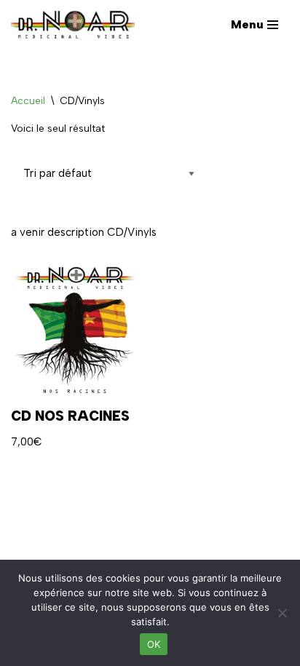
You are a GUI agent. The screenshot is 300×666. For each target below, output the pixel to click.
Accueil (28, 101)
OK (154, 644)
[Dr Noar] (76, 24)
